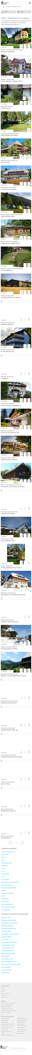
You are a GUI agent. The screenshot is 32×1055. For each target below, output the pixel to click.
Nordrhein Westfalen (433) (9, 887)
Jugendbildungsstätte (7, 1035)
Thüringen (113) (6, 910)
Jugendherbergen (21, 1020)
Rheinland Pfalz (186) (7, 893)
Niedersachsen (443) (7, 885)
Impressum (4, 995)
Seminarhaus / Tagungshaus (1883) (11, 964)
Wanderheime (4, 1022)
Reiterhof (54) (5, 956)
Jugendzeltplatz (21, 1022)
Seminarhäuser (21, 1031)
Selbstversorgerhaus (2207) (9, 961)
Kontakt (3, 991)
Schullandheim (21, 1027)
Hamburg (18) (5, 874)
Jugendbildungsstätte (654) (9, 942)
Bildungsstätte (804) (7, 926)
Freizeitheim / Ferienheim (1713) (10, 934)
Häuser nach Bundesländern (8, 1003)
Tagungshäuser (21, 1033)
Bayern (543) (5, 854)
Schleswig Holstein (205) (8, 907)
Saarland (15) (5, 899)
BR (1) (3, 860)
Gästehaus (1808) (6, 937)
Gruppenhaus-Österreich (7, 1025)
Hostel (3, 1033)
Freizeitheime (4, 1020)
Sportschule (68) (6, 967)
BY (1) (3, 871)
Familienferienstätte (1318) (9, 928)
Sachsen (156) (5, 901)
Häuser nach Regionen (7, 1005)
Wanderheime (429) (7, 970)
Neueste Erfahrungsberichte (8, 1010)
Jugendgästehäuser (22, 1018)
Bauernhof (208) (6, 917)
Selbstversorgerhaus (22, 1029)
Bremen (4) (4, 865)
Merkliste (3, 989)
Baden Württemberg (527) (9, 852)
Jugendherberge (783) (8, 948)
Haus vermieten (5, 993)
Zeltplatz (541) (5, 972)
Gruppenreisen (5, 1029)
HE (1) (3, 876)
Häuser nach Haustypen (7, 1008)
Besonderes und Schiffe (7, 1024)
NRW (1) (4, 890)
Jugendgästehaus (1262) (8, 945)
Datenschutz (4, 997)
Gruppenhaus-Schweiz (7, 1027)
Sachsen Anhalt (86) (7, 904)
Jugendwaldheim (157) (8, 950)
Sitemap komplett (5, 1012)
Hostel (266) (5, 939)
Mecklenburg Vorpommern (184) (10, 882)
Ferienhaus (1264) (6, 931)
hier (20, 24)
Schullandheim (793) (7, 959)
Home (2, 987)
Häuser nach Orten (6, 1006)
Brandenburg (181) (6, 863)
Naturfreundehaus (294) (8, 953)
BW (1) (3, 868)
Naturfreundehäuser (22, 1025)
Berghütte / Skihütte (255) (9, 920)
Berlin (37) (4, 857)
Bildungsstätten (5, 1018)
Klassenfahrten (21, 1024)
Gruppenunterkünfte (6, 1031)
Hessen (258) (5, 879)
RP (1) (3, 896)
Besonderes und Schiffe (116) (9, 923)
